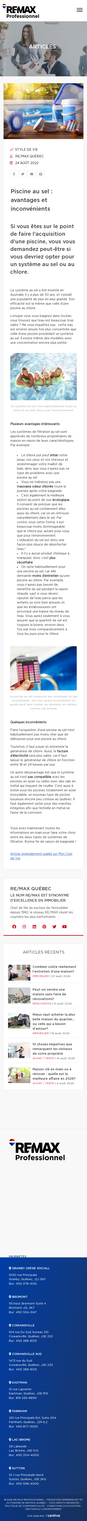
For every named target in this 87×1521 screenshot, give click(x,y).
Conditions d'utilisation (64, 1506)
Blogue (15, 1317)
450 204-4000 (27, 1455)
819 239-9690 (26, 1398)
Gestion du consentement (43, 1509)
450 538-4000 (27, 1483)
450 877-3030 (27, 1426)
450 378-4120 (26, 1283)
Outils (14, 1287)
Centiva (53, 1515)
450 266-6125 (26, 1341)
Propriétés (17, 1256)
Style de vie (26, 149)
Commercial (18, 1264)
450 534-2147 (26, 1312)
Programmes (19, 1294)
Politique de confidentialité (25, 1506)
